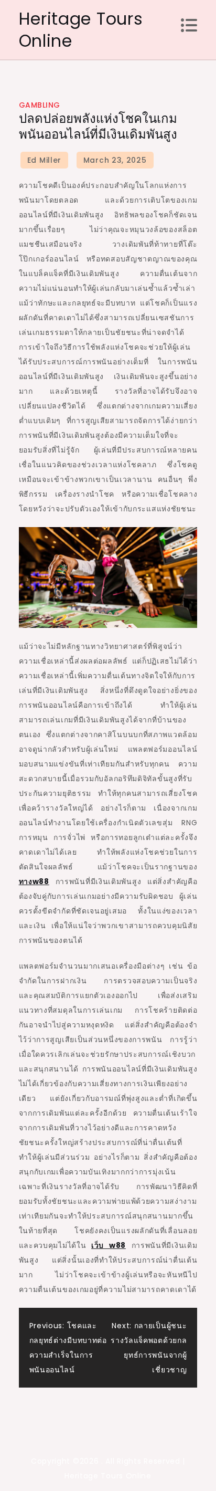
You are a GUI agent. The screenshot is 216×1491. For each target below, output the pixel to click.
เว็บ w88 (108, 1245)
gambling (39, 105)
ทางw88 (34, 881)
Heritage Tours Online (81, 29)
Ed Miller (44, 160)
